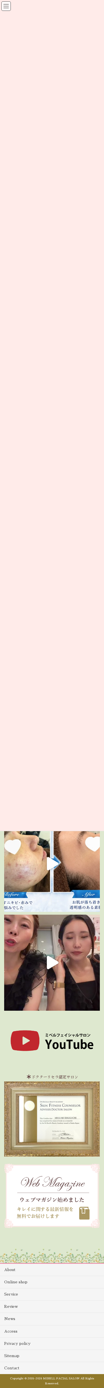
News (9, 1319)
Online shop (15, 1282)
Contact (11, 1368)
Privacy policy (17, 1343)
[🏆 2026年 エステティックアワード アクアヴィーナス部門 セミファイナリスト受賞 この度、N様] (52, 864)
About (10, 1270)
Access (10, 1331)
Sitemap (11, 1356)
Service (11, 1294)
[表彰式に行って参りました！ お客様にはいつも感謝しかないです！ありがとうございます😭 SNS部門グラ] (52, 963)
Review (11, 1306)
